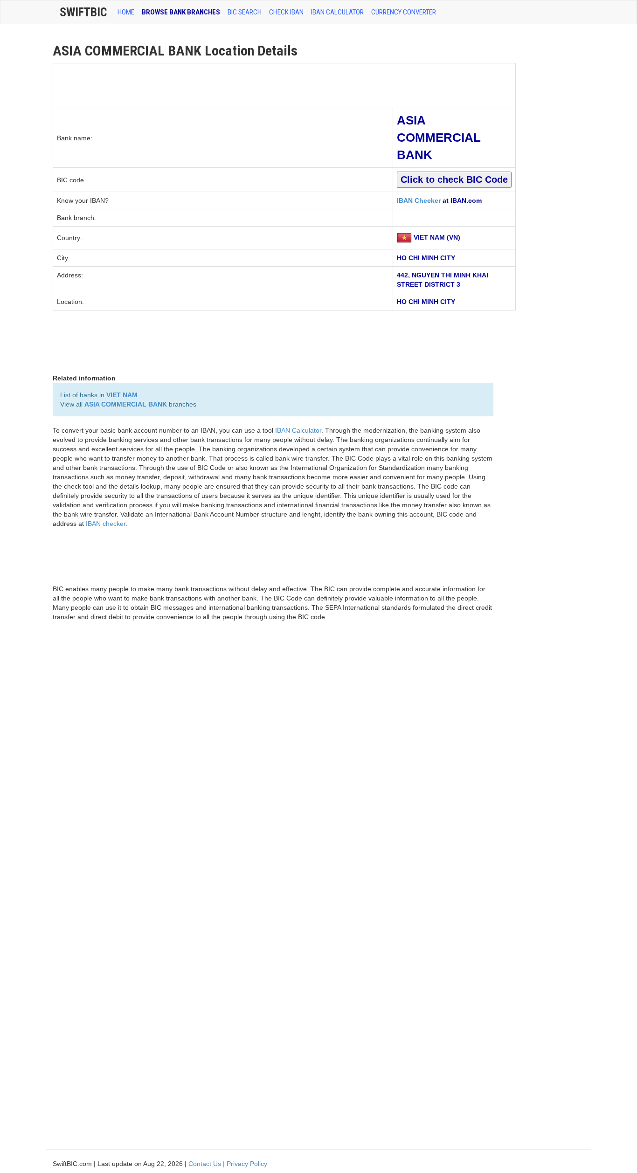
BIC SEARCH (245, 12)
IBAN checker (105, 523)
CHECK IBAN (286, 12)
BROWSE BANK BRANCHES (181, 12)
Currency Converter (403, 12)
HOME (126, 12)
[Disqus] (273, 761)
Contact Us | (207, 1163)
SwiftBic (83, 12)
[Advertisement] (223, 84)
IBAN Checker (419, 200)
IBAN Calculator (337, 12)
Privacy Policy (247, 1163)
